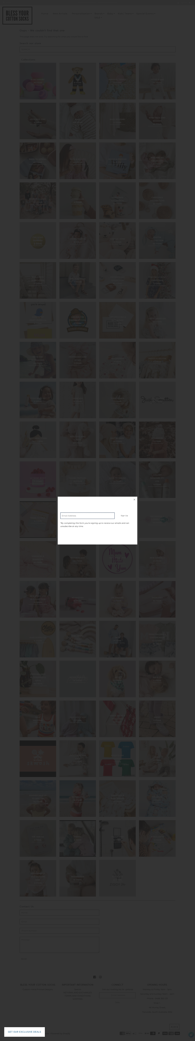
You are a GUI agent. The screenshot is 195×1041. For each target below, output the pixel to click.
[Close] (134, 499)
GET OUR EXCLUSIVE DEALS (24, 1032)
